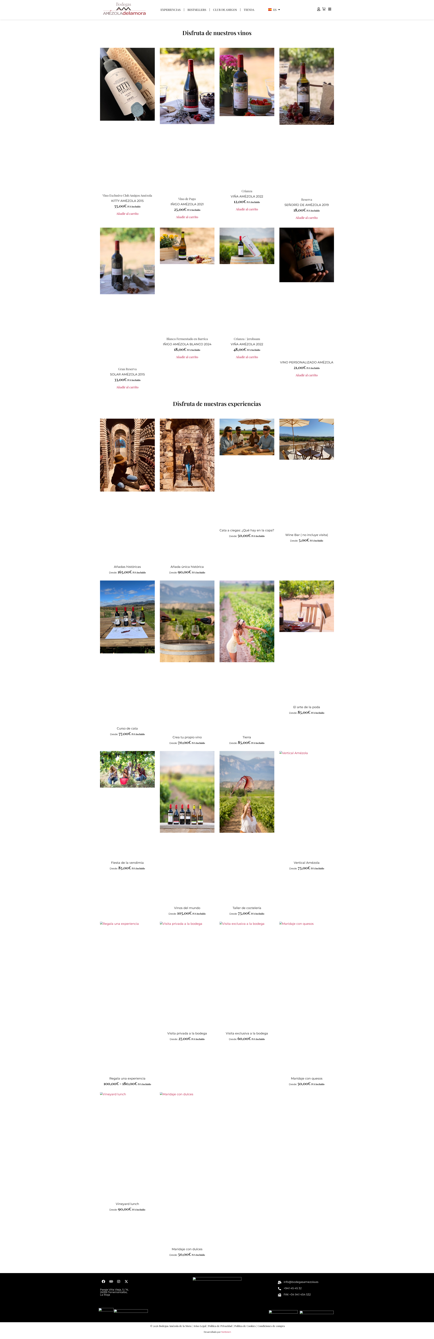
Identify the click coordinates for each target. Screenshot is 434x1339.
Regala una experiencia (127, 1078)
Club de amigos (225, 10)
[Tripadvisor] (111, 1281)
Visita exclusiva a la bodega (247, 1033)
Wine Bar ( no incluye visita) (306, 535)
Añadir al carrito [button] (127, 214)
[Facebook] (103, 1281)
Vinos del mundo (187, 908)
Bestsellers (197, 10)
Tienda (249, 10)
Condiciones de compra (271, 1326)
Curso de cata (127, 728)
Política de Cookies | (245, 1326)
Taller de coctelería (247, 908)
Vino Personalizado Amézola (306, 362)
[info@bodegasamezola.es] (279, 1282)
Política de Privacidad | (220, 1326)
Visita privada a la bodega (187, 1033)
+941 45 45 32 (293, 1288)
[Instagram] (118, 1281)
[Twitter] (126, 1281)
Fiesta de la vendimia (127, 863)
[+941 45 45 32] (279, 1288)
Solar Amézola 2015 (127, 374)
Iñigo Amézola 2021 (187, 204)
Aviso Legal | (200, 1326)
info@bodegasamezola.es (301, 1282)
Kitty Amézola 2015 (127, 201)
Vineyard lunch (127, 1204)
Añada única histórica (187, 567)
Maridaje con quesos (306, 1078)
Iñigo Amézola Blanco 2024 (187, 344)
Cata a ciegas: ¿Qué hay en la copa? (247, 530)
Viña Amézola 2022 (247, 196)
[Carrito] (324, 9)
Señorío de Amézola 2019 (306, 205)
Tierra (247, 737)
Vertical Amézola (307, 863)
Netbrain (226, 1332)
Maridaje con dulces (187, 1249)
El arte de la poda (306, 707)
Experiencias (171, 10)
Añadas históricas (127, 567)
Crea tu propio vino (187, 737)
